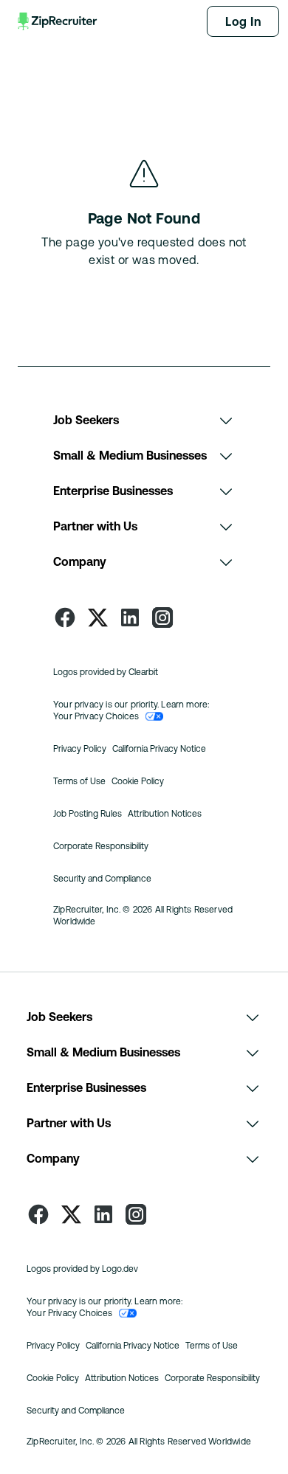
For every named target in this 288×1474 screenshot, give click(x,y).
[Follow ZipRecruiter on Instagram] (162, 617)
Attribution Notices (165, 814)
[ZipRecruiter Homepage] (58, 21)
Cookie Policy (138, 781)
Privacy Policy (79, 749)
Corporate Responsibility (100, 846)
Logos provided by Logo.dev (82, 1269)
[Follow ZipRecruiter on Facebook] (65, 617)
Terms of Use (79, 781)
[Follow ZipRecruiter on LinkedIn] (130, 617)
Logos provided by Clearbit (105, 672)
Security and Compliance (102, 878)
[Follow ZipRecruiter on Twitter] (97, 617)
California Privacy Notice (159, 749)
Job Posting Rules (87, 814)
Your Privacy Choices (96, 716)
